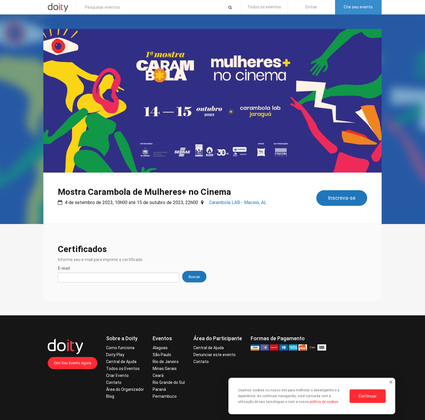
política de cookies (324, 402)
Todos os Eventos (123, 368)
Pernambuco (165, 396)
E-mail (64, 268)
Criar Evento (117, 375)
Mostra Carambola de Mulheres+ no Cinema (144, 192)
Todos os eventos (264, 7)
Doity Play (115, 354)
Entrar (311, 7)
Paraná (159, 389)
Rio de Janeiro (166, 361)
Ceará (158, 375)
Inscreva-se (342, 198)
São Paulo (162, 354)
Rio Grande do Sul (169, 382)
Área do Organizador (125, 389)
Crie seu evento (358, 7)
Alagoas (160, 347)
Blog (110, 396)
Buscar (194, 277)
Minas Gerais (165, 368)
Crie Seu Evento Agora (72, 363)
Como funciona (120, 347)
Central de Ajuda (121, 361)
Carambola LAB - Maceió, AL (238, 202)
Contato (113, 382)
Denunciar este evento (214, 354)
